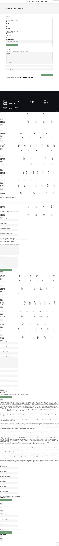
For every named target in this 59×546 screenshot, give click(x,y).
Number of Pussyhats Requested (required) (7, 241)
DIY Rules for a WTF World (7, 98)
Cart (31, 99)
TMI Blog (42, 1)
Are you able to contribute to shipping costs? (13, 239)
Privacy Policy (46, 103)
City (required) (2, 374)
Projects (37, 1)
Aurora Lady (21, 107)
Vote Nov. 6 (5, 102)
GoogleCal (12, 39)
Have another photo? (3, 391)
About (33, 1)
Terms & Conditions (33, 101)
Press (17, 100)
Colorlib (7, 108)
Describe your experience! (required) (6, 356)
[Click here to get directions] (12, 45)
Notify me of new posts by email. (12, 72)
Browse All (5, 104)
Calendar (8, 39)
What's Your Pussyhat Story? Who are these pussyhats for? (9, 244)
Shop (49, 1)
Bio (17, 98)
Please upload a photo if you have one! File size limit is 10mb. (9, 389)
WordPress (14, 108)
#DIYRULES (28, 1)
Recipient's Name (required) (4, 524)
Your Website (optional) (4, 351)
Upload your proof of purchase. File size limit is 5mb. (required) (10, 496)
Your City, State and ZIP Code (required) (6, 233)
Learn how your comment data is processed (26, 77)
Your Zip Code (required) (4, 491)
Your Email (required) (3, 223)
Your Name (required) (3, 218)
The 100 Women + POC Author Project (8, 100)
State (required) (2, 379)
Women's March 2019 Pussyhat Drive (9, 103)
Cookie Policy (46, 102)
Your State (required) (3, 486)
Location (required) (3, 369)
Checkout (31, 99)
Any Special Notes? (3, 256)
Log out (31, 102)
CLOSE (1, 118)
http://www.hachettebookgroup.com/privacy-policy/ (8, 458)
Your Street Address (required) (5, 228)
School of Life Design (11, 107)
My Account (32, 100)
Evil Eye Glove (5, 99)
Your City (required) (3, 481)
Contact (18, 99)
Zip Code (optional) (3, 384)
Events (46, 1)
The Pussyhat (5, 101)
